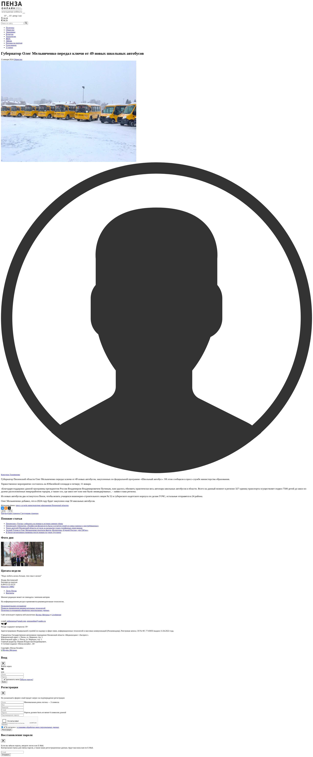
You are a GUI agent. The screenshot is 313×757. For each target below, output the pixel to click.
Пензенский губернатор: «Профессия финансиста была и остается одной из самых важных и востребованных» (52, 526)
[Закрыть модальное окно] (3, 663)
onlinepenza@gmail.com (16, 621)
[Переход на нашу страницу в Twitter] (5, 624)
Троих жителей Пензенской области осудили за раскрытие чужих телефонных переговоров (44, 528)
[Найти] (26, 23)
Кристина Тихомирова (10, 475)
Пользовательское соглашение (13, 606)
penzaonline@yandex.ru (36, 621)
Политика (10, 28)
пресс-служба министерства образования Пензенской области (42, 505)
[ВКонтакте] (2, 508)
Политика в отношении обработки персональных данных (25, 610)
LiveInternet (56, 615)
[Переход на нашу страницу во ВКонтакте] (2, 624)
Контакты (10, 593)
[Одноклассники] (5, 508)
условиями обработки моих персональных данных (38, 727)
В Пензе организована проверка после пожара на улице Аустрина (33, 532)
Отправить (6, 755)
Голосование (11, 45)
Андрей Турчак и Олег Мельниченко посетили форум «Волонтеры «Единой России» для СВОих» (47, 530)
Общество (10, 30)
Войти (4, 682)
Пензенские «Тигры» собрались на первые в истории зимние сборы (34, 524)
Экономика (10, 32)
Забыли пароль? (26, 679)
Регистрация (6, 730)
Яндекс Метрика (43, 615)
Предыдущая (10, 513)
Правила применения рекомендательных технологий (23, 608)
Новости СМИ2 (7, 587)
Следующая (29, 513)
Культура (9, 34)
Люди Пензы (11, 591)
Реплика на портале (14, 43)
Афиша (9, 41)
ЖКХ (8, 39)
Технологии (11, 36)
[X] (9, 508)
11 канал (9, 47)
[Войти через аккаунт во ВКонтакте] (2, 670)
